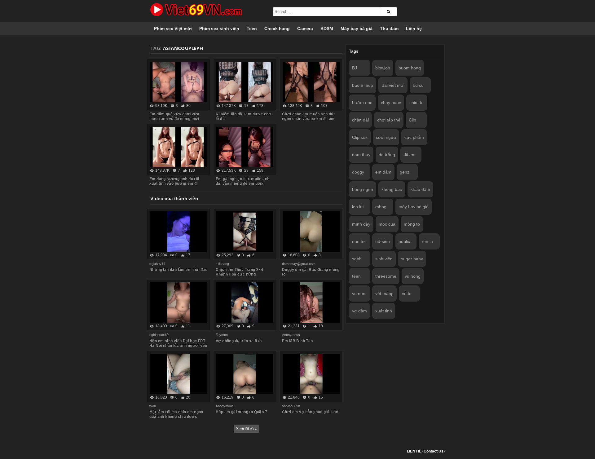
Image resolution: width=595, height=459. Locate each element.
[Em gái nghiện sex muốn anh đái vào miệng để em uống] (244, 147)
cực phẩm (414, 137)
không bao (391, 189)
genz (404, 172)
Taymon (222, 335)
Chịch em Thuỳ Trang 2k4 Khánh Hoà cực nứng (239, 271)
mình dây (361, 224)
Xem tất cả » (246, 429)
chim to (416, 102)
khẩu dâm (420, 189)
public (404, 241)
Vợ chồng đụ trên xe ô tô (239, 341)
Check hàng (277, 28)
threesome (385, 276)
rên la (427, 241)
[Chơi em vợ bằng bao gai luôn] (311, 374)
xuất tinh (383, 310)
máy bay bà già (414, 206)
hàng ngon (362, 189)
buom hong (410, 67)
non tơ (358, 241)
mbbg (380, 206)
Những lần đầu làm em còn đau (178, 269)
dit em (409, 154)
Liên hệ (414, 28)
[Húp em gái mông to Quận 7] (244, 374)
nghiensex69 (159, 335)
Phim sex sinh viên (219, 28)
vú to (407, 293)
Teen (252, 28)
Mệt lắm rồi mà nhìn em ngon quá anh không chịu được (176, 414)
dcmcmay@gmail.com (298, 264)
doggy (358, 172)
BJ (354, 67)
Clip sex (360, 137)
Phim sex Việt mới (173, 28)
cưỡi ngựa (386, 137)
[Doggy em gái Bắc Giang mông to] (311, 231)
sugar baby (412, 258)
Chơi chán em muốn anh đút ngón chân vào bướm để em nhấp (308, 119)
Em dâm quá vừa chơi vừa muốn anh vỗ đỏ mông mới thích (174, 119)
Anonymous (291, 335)
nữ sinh (382, 241)
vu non (358, 293)
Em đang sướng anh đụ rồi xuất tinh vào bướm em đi (174, 181)
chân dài (360, 119)
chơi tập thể (388, 119)
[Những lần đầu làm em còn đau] (178, 231)
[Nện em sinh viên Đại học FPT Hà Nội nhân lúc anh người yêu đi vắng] (178, 302)
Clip (412, 119)
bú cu (418, 85)
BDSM (326, 28)
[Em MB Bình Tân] (311, 302)
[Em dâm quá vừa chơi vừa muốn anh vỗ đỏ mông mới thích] (178, 82)
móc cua (387, 224)
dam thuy (361, 154)
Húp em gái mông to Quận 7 (241, 412)
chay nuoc (391, 102)
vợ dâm (359, 310)
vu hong (413, 276)
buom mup (362, 85)
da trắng (387, 154)
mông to (412, 224)
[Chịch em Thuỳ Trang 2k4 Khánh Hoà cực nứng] (244, 231)
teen (356, 276)
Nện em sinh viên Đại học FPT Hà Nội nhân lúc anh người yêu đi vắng (178, 345)
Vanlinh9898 (291, 406)
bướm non (362, 102)
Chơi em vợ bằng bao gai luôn (310, 412)
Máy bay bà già (356, 28)
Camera (305, 28)
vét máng (384, 293)
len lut (358, 206)
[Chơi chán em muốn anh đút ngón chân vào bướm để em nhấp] (311, 82)
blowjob (382, 67)
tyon (152, 406)
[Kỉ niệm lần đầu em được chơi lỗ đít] (244, 82)
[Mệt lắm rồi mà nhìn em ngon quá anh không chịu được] (178, 374)
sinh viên (384, 258)
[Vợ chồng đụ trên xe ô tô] (244, 302)
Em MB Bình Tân (297, 341)
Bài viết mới (392, 85)
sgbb (357, 258)
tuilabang (222, 264)
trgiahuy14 (157, 264)
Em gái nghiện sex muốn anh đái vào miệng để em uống (242, 181)
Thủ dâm (389, 28)
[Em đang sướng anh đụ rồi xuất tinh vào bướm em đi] (178, 147)
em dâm (383, 172)
